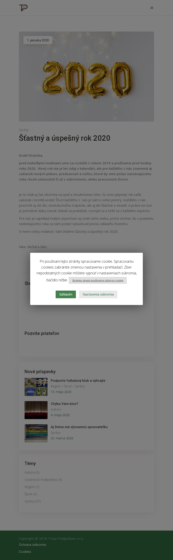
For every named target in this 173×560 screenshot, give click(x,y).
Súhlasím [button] (65, 294)
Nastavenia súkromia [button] (98, 294)
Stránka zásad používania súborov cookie (97, 280)
